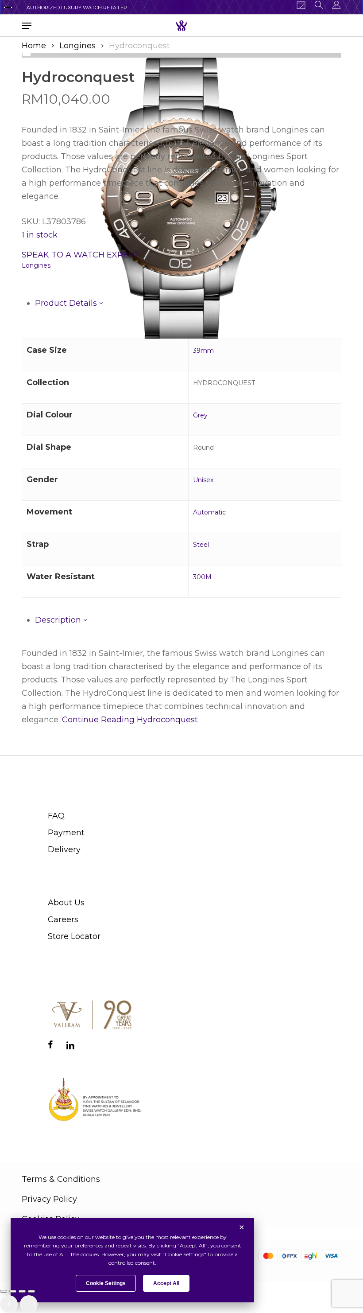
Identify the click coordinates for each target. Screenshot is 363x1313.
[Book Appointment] (301, 4)
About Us (66, 903)
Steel (201, 545)
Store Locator (74, 936)
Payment (66, 833)
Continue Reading (130, 720)
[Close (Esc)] (31, 1291)
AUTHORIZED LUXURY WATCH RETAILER (77, 7)
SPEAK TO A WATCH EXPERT (80, 255)
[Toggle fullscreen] (12, 1291)
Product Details (67, 303)
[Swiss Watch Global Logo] (181, 25)
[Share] (22, 1291)
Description (59, 620)
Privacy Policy (49, 1199)
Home (34, 46)
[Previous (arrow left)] (9, 1304)
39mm (203, 351)
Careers (63, 919)
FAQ (56, 816)
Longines (77, 46)
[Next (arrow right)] (29, 1304)
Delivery (64, 849)
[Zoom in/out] (3, 1291)
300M (202, 577)
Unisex (203, 480)
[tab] (188, 303)
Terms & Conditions (61, 1179)
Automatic (209, 512)
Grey (200, 415)
